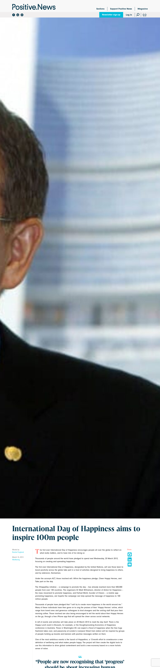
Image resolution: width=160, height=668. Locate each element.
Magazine (143, 9)
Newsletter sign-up (111, 14)
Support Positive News (121, 9)
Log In (129, 15)
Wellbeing (16, 560)
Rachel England (18, 552)
